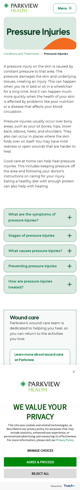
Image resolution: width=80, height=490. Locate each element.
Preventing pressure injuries (32, 266)
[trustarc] (69, 486)
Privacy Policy (64, 440)
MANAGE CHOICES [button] (40, 450)
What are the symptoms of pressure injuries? (32, 217)
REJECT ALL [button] (40, 473)
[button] (74, 371)
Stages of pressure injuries (31, 236)
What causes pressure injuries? (35, 251)
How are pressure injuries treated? (30, 284)
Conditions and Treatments (21, 53)
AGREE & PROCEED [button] (40, 462)
